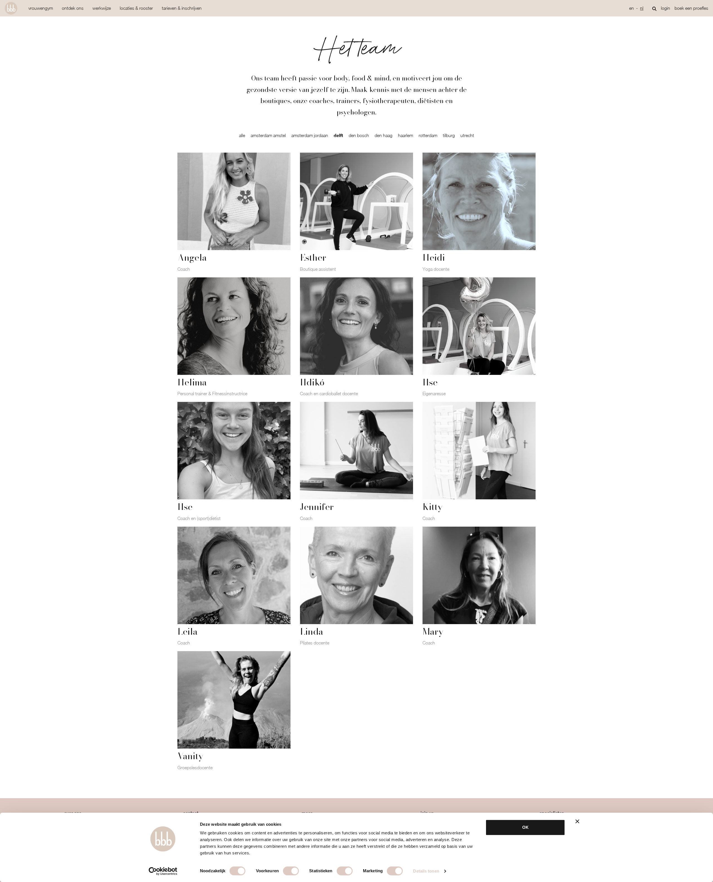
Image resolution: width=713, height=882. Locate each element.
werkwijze (101, 8)
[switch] (291, 870)
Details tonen (426, 871)
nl (641, 8)
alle (242, 135)
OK (525, 827)
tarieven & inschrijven (182, 8)
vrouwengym (40, 8)
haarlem (405, 135)
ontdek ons (73, 8)
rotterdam (428, 135)
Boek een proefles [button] (691, 8)
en (631, 8)
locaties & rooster (136, 8)
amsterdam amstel (268, 135)
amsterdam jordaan (309, 135)
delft (338, 135)
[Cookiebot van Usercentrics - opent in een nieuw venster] (163, 871)
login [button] (665, 8)
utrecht (467, 135)
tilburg (449, 135)
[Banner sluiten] (577, 821)
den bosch (359, 135)
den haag (383, 135)
